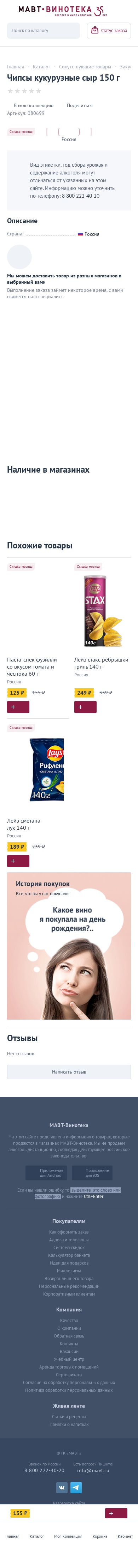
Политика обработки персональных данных (69, 1390)
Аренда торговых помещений (69, 1367)
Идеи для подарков (69, 1263)
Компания (69, 1310)
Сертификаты (69, 1375)
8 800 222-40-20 (80, 196)
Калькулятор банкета (69, 1255)
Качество (69, 1320)
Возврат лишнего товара (69, 1278)
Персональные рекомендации (69, 1286)
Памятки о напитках (69, 1424)
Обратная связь (69, 1336)
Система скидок (69, 1247)
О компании (69, 1328)
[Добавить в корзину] (18, 707)
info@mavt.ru (93, 1471)
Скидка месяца (21, 132)
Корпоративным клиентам (69, 1294)
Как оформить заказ (69, 1232)
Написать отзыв (69, 1072)
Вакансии (69, 1351)
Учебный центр (69, 1359)
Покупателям (69, 1221)
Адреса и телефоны (69, 1240)
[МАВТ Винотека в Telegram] (76, 1487)
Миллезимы (69, 1271)
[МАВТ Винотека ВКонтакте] (62, 1487)
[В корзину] (116, 1513)
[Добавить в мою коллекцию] (60, 566)
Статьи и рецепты (69, 1417)
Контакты (69, 1344)
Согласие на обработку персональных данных (69, 1382)
